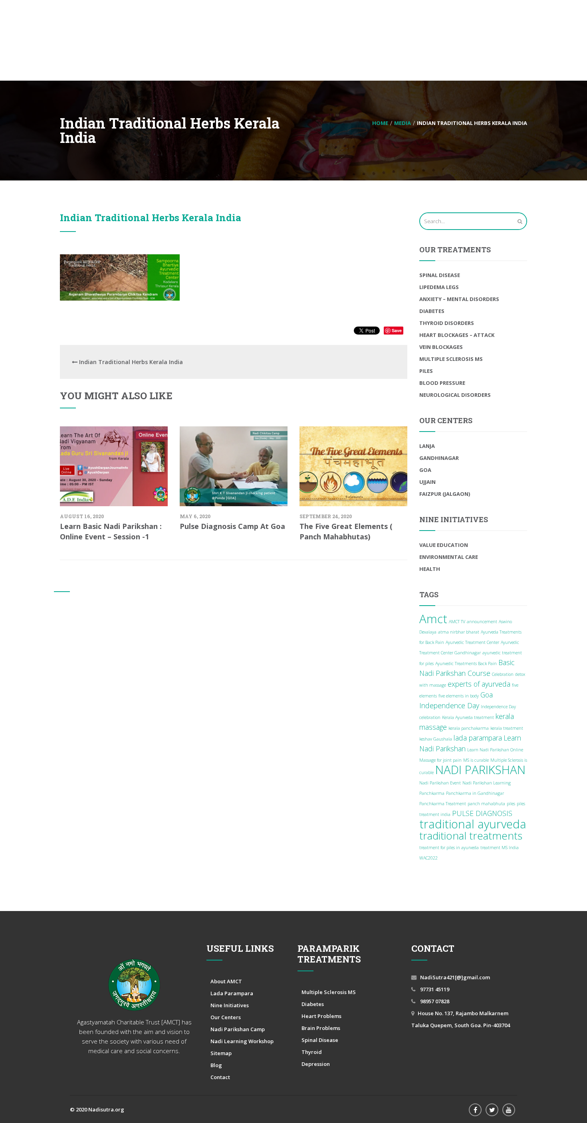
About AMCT (226, 981)
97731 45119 (434, 989)
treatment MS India (499, 847)
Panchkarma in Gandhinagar (475, 793)
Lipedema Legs (439, 287)
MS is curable (476, 760)
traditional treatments (470, 835)
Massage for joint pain (440, 760)
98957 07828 (434, 1001)
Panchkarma (431, 793)
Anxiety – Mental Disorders (459, 299)
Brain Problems (320, 1028)
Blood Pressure (442, 382)
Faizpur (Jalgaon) (444, 493)
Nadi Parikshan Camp (237, 1029)
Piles (426, 370)
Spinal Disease (439, 275)
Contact (220, 1077)
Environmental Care (448, 557)
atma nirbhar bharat (458, 632)
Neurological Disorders (455, 394)
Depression (315, 1064)
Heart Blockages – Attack (456, 335)
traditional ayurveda (472, 824)
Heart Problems (321, 1016)
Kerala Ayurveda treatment (468, 717)
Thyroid (311, 1052)
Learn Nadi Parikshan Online (495, 750)
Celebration (503, 674)
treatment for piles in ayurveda (449, 847)
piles (511, 803)
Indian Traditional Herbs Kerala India (150, 217)
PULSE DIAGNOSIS (482, 813)
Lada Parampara (231, 993)
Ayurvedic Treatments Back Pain (466, 663)
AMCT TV (457, 621)
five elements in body (458, 696)
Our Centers (225, 1017)
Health (429, 568)
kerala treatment (506, 728)
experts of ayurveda (479, 684)
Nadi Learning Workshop (242, 1041)
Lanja (427, 446)
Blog (216, 1065)
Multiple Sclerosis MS (451, 358)
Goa (425, 469)
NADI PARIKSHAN (480, 770)
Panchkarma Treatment (442, 803)
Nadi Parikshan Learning (486, 783)
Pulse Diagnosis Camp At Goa (232, 526)
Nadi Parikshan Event (440, 783)
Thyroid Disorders (446, 323)
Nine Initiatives (229, 1005)
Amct (433, 619)
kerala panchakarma (468, 728)
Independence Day (449, 705)
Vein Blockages (441, 347)
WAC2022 (428, 858)
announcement (482, 621)
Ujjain (427, 481)
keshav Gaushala (435, 739)
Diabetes (431, 311)
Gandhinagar (439, 457)
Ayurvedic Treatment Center (472, 642)
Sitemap (221, 1053)
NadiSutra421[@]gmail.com (455, 977)
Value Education (443, 545)
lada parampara (478, 738)
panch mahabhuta (486, 803)
